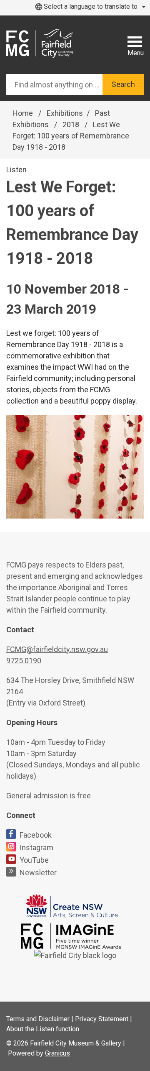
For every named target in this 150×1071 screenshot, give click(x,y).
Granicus (57, 1053)
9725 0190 (23, 660)
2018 (71, 124)
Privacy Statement (101, 1019)
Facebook (36, 835)
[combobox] (89, 6)
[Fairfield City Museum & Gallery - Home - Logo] (41, 47)
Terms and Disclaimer (38, 1019)
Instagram (36, 847)
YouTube (34, 860)
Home (22, 113)
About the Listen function (42, 1029)
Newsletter (38, 872)
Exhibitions (65, 113)
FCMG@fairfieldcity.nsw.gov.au (57, 649)
